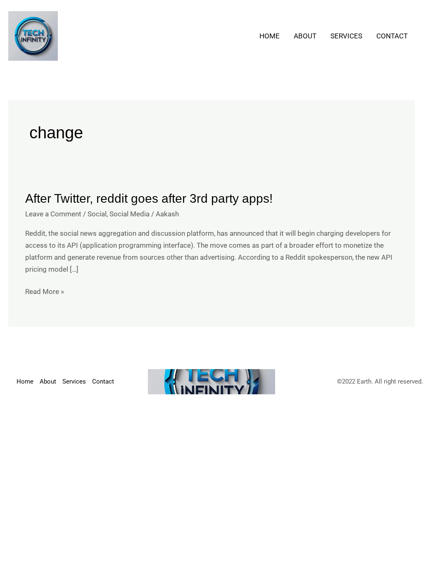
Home (269, 36)
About (305, 36)
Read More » (44, 291)
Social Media (129, 214)
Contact (392, 36)
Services (346, 36)
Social (97, 214)
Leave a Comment (53, 214)
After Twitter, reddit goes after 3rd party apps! (149, 198)
